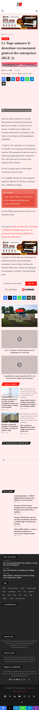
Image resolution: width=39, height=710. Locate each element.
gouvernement (12, 595)
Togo (31, 598)
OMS (14, 598)
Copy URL (31, 261)
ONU (20, 598)
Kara (19, 595)
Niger (9, 598)
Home (14, 694)
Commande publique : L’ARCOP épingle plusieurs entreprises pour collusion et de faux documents (24, 475)
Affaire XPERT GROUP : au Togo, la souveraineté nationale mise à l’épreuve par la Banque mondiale (25, 535)
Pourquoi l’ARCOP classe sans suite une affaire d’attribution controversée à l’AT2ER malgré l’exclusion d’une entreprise (10, 380)
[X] (12, 683)
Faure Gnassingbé (31, 591)
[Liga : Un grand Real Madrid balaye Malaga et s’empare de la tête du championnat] (7, 614)
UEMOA (5, 602)
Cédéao (22, 591)
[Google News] (11, 267)
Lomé (24, 595)
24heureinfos (30, 691)
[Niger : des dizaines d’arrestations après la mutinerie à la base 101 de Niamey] (7, 622)
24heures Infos (6, 70)
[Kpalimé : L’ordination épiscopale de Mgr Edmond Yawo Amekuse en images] (19, 622)
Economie (11, 34)
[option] (20, 293)
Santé (25, 598)
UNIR (11, 602)
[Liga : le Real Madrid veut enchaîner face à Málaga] (19, 614)
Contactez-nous (21, 694)
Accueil (5, 34)
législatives (31, 595)
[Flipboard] (28, 267)
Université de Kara (20, 602)
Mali (4, 598)
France (4, 595)
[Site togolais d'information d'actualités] (19, 4)
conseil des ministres (13, 591)
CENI (4, 591)
